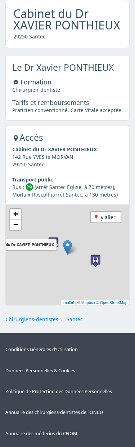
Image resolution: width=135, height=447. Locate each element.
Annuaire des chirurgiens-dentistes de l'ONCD (54, 412)
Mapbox (88, 302)
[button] (67, 247)
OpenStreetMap (113, 302)
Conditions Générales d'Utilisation (41, 349)
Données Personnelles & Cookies (40, 371)
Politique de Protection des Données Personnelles (58, 391)
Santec (75, 319)
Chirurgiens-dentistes (31, 319)
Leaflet (68, 302)
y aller (108, 217)
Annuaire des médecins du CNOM (41, 433)
